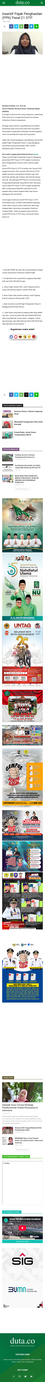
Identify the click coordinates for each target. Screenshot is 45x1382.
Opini (4, 1101)
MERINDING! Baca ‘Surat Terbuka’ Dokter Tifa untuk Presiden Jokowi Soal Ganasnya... (29, 1140)
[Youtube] (31, 1376)
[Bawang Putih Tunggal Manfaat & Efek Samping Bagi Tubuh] (7, 1130)
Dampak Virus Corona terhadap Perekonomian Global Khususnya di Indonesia (20, 1108)
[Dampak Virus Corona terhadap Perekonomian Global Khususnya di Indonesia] (22, 1092)
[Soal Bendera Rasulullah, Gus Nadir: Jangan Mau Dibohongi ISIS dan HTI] (7, 468)
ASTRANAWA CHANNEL (11, 1212)
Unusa (35, 154)
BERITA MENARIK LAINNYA (12, 406)
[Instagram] (19, 1376)
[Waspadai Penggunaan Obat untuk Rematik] (7, 424)
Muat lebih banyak (21, 489)
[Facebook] (13, 1376)
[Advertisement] (22, 79)
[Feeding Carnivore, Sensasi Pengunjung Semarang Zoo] (7, 457)
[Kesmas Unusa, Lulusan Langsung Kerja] (7, 414)
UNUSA (5, 416)
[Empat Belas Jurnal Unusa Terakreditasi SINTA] (7, 435)
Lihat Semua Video (22, 1241)
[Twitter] (25, 1376)
